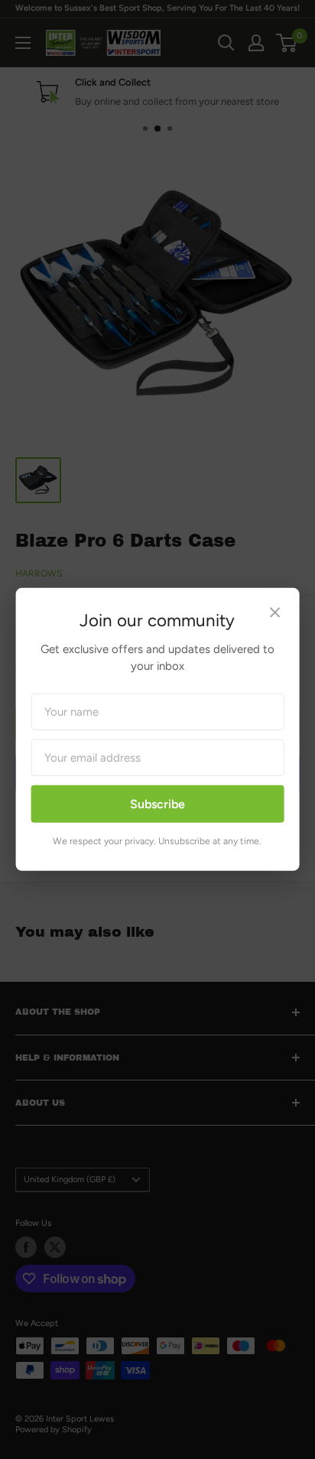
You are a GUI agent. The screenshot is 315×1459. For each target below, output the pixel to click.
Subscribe (157, 804)
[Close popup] (274, 614)
